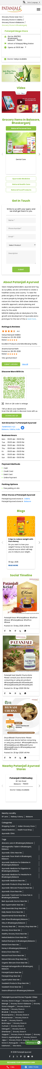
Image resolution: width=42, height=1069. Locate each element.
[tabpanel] (21, 73)
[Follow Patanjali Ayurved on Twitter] (17, 1056)
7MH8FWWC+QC (8, 427)
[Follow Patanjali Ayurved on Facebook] (9, 1056)
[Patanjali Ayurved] (12, 9)
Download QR (11, 415)
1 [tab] (15, 78)
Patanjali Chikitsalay (21, 778)
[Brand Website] (32, 1056)
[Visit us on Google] (13, 1056)
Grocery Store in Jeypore (19, 1040)
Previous (3, 154)
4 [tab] (26, 78)
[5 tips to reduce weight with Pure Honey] (21, 526)
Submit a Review (11, 364)
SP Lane (5, 816)
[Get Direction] (22, 429)
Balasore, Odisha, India (11, 429)
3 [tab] (22, 78)
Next (38, 154)
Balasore (27, 501)
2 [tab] (19, 78)
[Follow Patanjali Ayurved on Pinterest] (21, 1056)
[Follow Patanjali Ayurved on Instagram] (24, 1056)
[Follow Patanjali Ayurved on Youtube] (28, 1056)
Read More (13, 565)
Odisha (27, 499)
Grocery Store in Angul (11, 1001)
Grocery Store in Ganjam (21, 1034)
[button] (21, 102)
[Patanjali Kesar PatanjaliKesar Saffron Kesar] (21, 596)
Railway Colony (17, 816)
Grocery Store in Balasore (21, 1003)
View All (25, 364)
